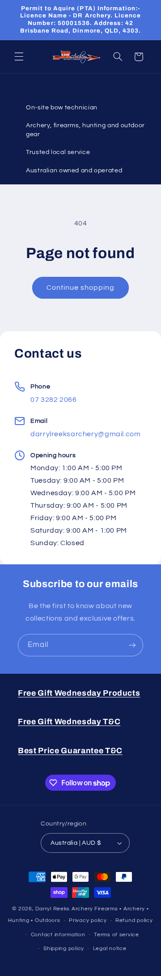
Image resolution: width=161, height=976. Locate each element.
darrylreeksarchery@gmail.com (85, 434)
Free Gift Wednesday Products (79, 693)
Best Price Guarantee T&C (70, 751)
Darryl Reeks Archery (64, 908)
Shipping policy (63, 948)
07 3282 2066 (53, 399)
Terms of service (116, 934)
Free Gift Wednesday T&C (69, 721)
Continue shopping (81, 287)
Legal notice (110, 948)
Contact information (58, 934)
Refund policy (134, 920)
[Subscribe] (132, 645)
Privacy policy (87, 920)
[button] (18, 56)
